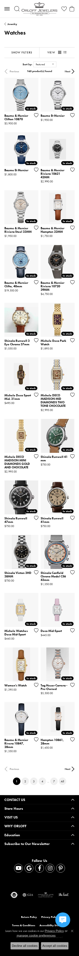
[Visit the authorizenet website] (14, 895)
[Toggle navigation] (7, 9)
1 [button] (18, 781)
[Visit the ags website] (46, 895)
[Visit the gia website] (28, 895)
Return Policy (29, 917)
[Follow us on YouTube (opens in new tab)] (18, 868)
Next (67, 71)
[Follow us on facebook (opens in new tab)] (39, 868)
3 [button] (34, 781)
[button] (17, 8)
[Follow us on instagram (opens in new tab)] (50, 868)
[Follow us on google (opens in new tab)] (29, 868)
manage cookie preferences (36, 935)
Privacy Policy (49, 917)
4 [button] (42, 781)
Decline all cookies (25, 945)
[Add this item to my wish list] (34, 115)
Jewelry (12, 24)
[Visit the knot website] (63, 895)
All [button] (62, 781)
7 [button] (54, 781)
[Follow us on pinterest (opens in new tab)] (60, 868)
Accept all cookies (54, 945)
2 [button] (25, 781)
